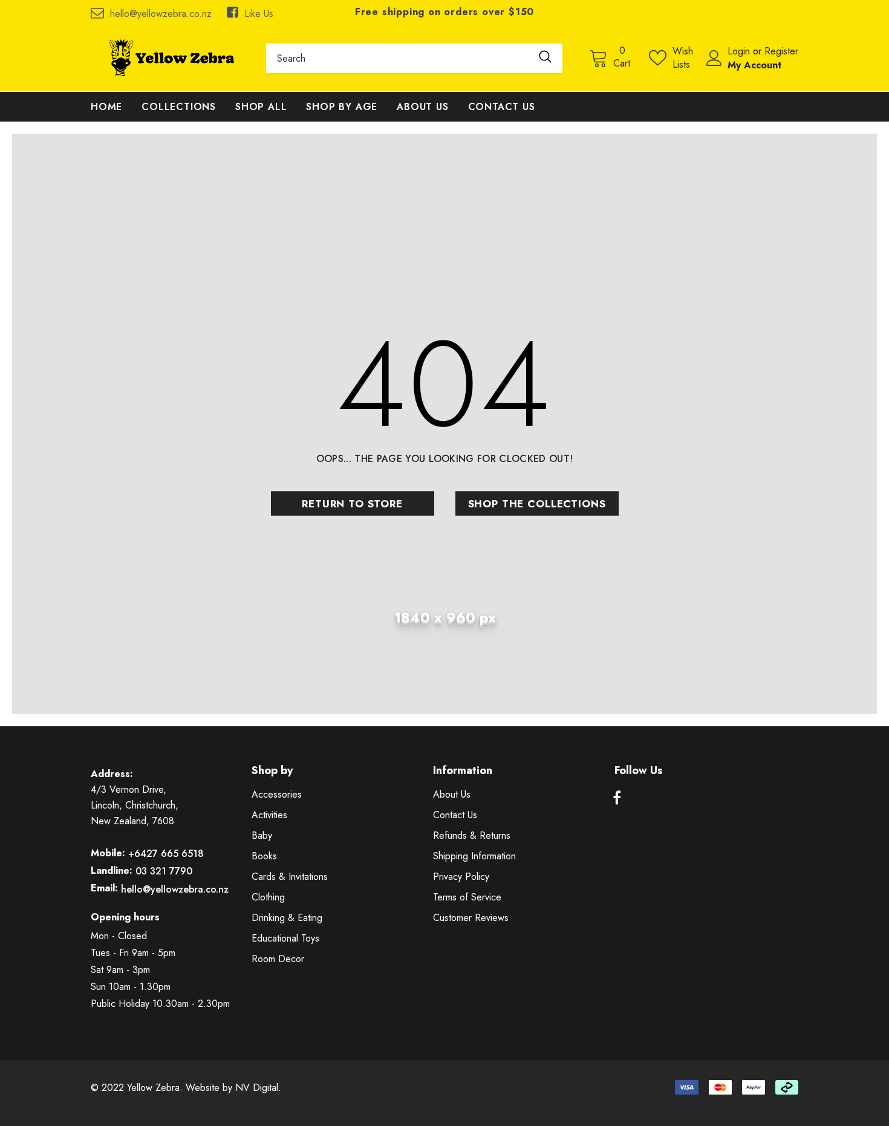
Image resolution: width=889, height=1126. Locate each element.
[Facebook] (617, 798)
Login (740, 51)
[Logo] (169, 58)
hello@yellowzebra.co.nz (161, 14)
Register (781, 51)
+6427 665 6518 (166, 854)
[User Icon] (714, 58)
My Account (754, 65)
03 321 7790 (163, 871)
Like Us (258, 14)
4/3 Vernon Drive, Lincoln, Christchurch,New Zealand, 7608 (134, 805)
